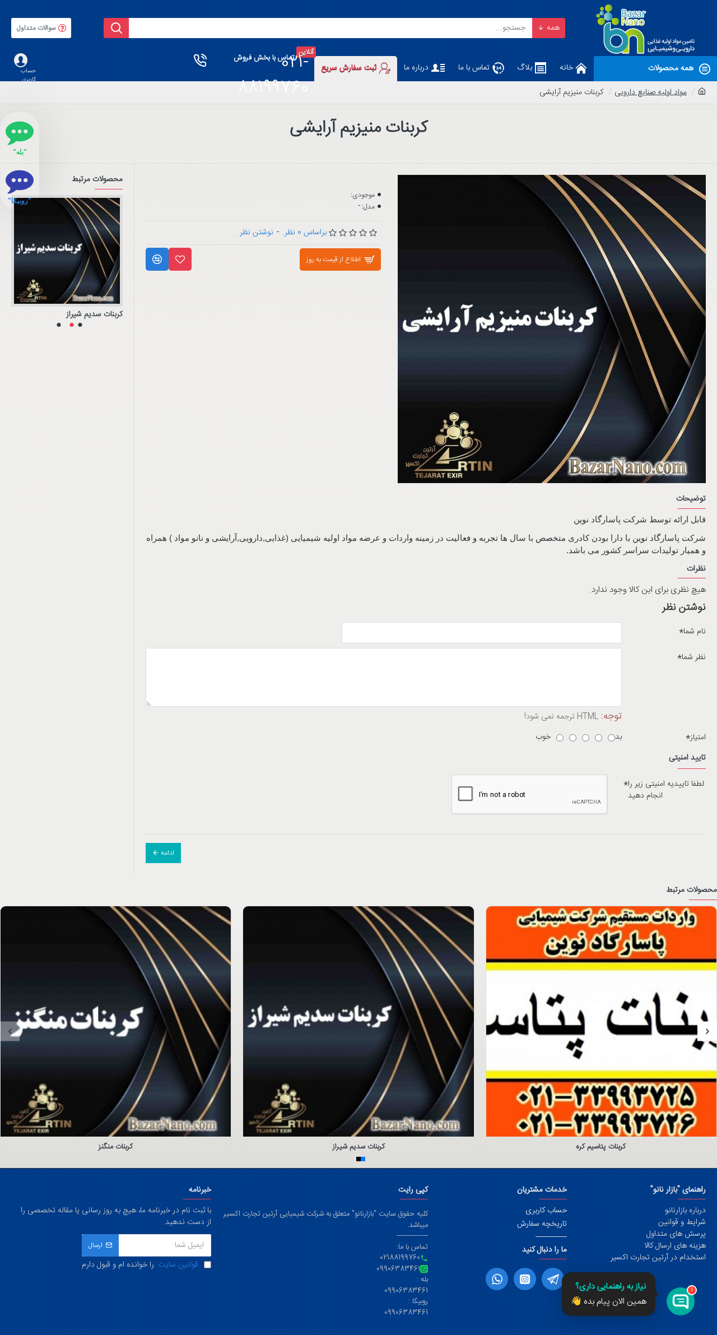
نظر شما (694, 657)
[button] (80, 325)
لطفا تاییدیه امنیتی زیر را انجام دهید (666, 790)
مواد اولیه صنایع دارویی (650, 93)
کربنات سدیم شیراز (94, 314)
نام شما (694, 631)
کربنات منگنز (116, 1147)
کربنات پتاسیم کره (601, 1147)
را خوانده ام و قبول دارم (140, 1265)
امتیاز (698, 737)
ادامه (167, 853)
